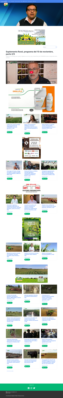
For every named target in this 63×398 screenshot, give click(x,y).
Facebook (25, 1)
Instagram (30, 1)
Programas (12, 1)
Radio (22, 1)
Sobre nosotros (17, 1)
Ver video (10, 132)
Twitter (35, 1)
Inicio (9, 1)
